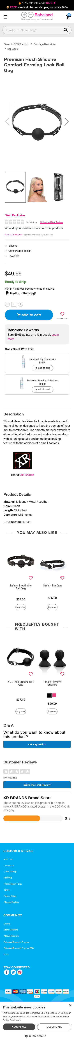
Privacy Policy (10, 896)
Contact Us (9, 865)
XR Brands (27, 475)
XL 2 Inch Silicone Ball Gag (21, 683)
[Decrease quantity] (7, 304)
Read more (15, 1020)
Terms (7, 890)
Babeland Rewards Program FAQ (19, 948)
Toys (6, 44)
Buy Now (21, 607)
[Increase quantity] (20, 304)
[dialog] (37, 1022)
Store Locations (11, 929)
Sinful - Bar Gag (52, 585)
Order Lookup (10, 871)
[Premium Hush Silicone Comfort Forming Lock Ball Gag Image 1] (37, 122)
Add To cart (31, 315)
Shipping (8, 877)
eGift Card (8, 859)
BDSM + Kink (21, 44)
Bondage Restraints (44, 44)
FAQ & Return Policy (13, 884)
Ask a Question (13, 234)
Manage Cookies (11, 902)
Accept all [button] (19, 1026)
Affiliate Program (11, 936)
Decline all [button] (54, 1026)
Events (7, 923)
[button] (5, 17)
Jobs (6, 954)
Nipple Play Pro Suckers (52, 683)
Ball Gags (12, 48)
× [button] (70, 1005)
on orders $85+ (37, 7)
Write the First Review (51, 222)
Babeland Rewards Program (16, 942)
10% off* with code (37, 3)
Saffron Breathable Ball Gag (21, 587)
